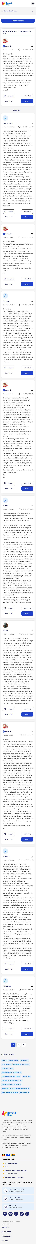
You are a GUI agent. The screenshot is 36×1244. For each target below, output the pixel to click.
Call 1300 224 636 (16, 1189)
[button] (5, 96)
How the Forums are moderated (16, 1170)
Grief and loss (6, 1064)
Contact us (5, 1227)
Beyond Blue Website (9, 1113)
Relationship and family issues (11, 1072)
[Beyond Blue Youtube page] (10, 1214)
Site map (5, 1241)
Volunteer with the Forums (14, 1177)
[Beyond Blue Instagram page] (16, 1214)
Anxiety (4, 1060)
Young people (24, 1092)
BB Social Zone (13, 1060)
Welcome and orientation (10, 1092)
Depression (24, 1060)
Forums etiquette (11, 1174)
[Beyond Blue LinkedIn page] (27, 1214)
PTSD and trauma (7, 1068)
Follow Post (27, 96)
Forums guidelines (11, 1163)
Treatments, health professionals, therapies (15, 1088)
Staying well (26, 1076)
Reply (27, 101)
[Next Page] (24, 1045)
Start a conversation (18, 20)
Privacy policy (6, 1236)
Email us (13, 1205)
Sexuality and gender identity (11, 1076)
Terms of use (6, 1232)
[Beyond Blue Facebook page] (5, 1214)
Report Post (8, 101)
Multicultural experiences (21, 1064)
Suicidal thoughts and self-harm (12, 1080)
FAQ (6, 1167)
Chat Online (14, 1197)
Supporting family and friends (11, 1084)
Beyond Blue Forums (7, 3)
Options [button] (33, 11)
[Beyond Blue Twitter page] (21, 1214)
